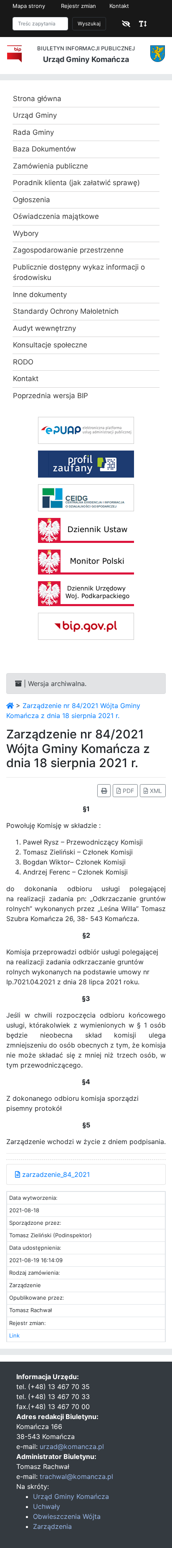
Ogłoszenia (31, 200)
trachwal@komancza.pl (76, 1476)
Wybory (25, 233)
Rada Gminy (33, 132)
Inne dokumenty (40, 294)
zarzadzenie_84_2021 (55, 1174)
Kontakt (119, 5)
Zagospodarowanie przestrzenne (68, 250)
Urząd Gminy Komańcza (71, 1496)
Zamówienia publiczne (50, 166)
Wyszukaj (89, 23)
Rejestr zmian (78, 5)
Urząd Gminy (35, 115)
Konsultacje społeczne (50, 345)
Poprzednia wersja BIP (50, 395)
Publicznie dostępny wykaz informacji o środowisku (79, 272)
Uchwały (46, 1506)
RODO (23, 362)
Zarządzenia (52, 1526)
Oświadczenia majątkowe (56, 216)
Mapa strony (29, 5)
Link (14, 1335)
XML (155, 790)
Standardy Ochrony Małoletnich (66, 311)
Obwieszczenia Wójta (67, 1516)
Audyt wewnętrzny (44, 328)
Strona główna (37, 98)
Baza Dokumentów (44, 149)
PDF (127, 790)
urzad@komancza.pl (72, 1446)
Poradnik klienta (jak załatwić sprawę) (76, 182)
